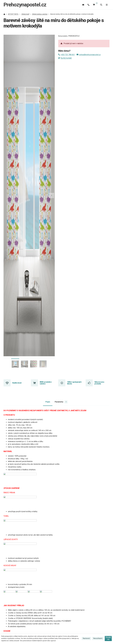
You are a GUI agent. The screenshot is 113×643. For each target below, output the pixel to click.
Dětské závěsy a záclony (39, 14)
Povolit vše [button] (108, 638)
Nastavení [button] (86, 638)
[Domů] (4, 14)
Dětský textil (25, 14)
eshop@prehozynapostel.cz (90, 55)
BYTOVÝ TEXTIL (13, 14)
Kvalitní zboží (16, 383)
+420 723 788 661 (68, 55)
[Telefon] (88, 5)
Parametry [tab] (60, 402)
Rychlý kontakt (66, 58)
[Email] (83, 5)
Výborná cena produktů (99, 383)
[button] (51, 195)
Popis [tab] (47, 402)
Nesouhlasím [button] (97, 638)
